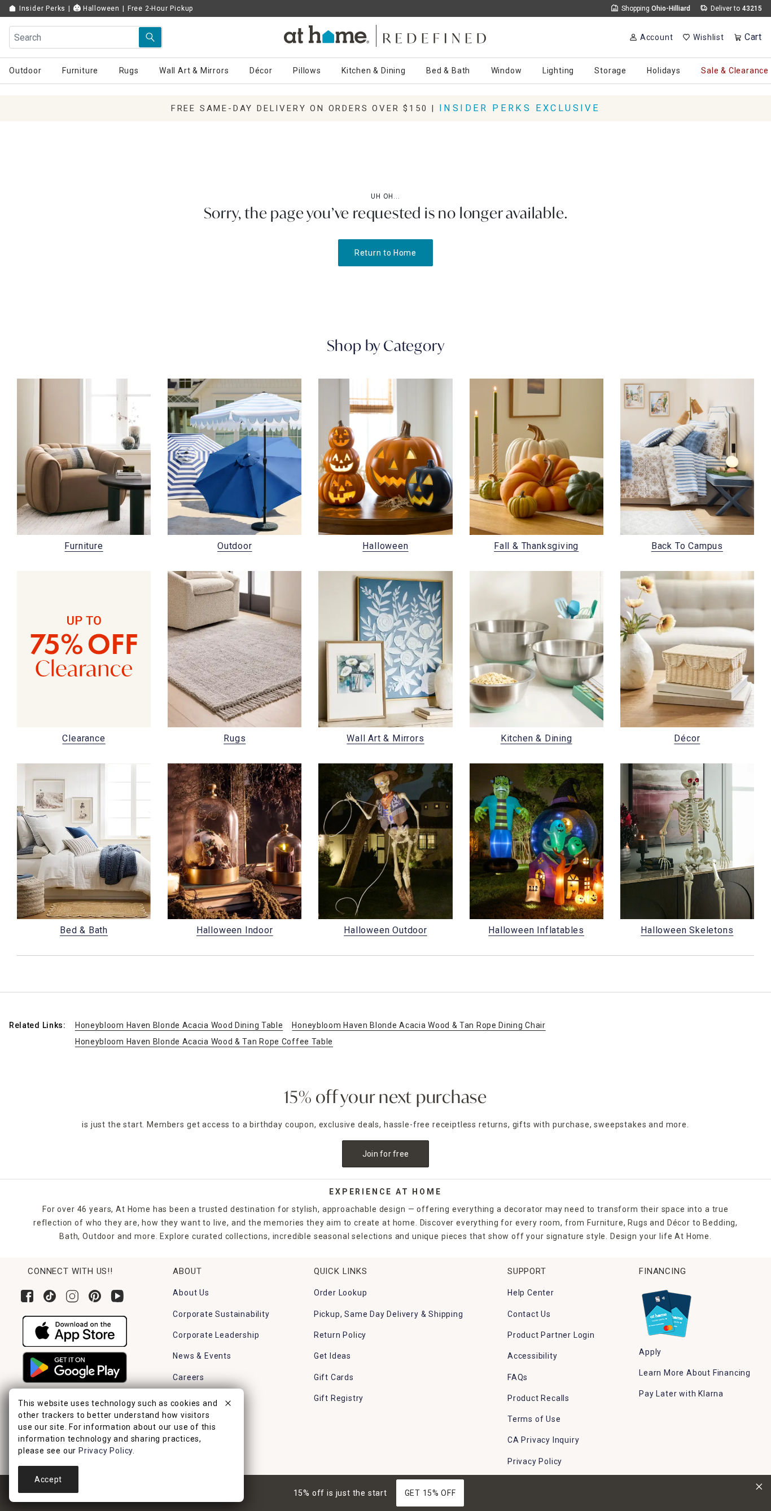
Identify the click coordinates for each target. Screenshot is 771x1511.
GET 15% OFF (430, 1492)
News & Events (202, 1355)
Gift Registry (338, 1398)
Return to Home (385, 252)
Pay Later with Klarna (681, 1393)
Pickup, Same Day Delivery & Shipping (388, 1314)
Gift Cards (334, 1377)
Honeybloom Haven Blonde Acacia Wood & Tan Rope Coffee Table (204, 1041)
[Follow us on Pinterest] (95, 1296)
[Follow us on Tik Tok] (49, 1296)
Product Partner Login (551, 1334)
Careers (188, 1377)
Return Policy (340, 1334)
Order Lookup (340, 1292)
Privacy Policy (534, 1461)
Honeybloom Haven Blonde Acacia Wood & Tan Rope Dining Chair (418, 1025)
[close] (228, 1405)
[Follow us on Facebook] (27, 1296)
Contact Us (529, 1314)
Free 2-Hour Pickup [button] (160, 8)
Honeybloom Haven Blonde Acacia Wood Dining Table (179, 1025)
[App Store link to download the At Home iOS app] (75, 1330)
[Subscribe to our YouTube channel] (117, 1296)
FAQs (517, 1377)
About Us (191, 1292)
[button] (386, 34)
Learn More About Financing (695, 1372)
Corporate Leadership (216, 1334)
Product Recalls (538, 1398)
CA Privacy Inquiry (543, 1439)
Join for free (385, 1153)
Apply (650, 1351)
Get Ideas (332, 1355)
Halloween (100, 8)
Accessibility (532, 1355)
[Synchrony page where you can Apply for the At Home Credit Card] (666, 1311)
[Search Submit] (150, 37)
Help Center (530, 1292)
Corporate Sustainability (221, 1314)
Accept (48, 1479)
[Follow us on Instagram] (72, 1296)
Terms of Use (534, 1419)
